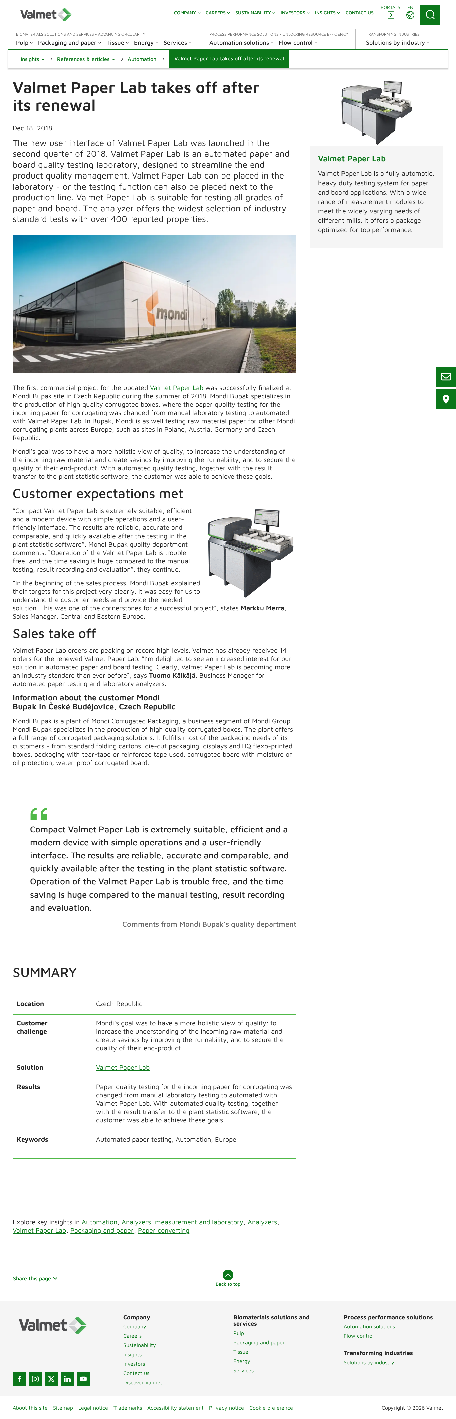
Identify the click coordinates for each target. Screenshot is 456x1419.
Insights (132, 1354)
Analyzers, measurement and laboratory (182, 1222)
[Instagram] (35, 1379)
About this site (30, 1408)
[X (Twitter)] (51, 1379)
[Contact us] (446, 377)
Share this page (32, 1278)
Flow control (359, 1336)
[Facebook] (19, 1379)
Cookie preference (271, 1408)
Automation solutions (369, 1326)
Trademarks (127, 1408)
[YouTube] (83, 1379)
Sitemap (63, 1408)
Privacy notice (226, 1408)
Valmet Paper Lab (176, 387)
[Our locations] (446, 399)
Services (243, 1370)
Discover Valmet (142, 1382)
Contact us (136, 1373)
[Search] (430, 15)
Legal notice (93, 1408)
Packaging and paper (102, 1230)
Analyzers (262, 1222)
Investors (134, 1364)
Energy (241, 1361)
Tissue (240, 1352)
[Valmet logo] (46, 14)
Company (134, 1326)
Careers (132, 1336)
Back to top (228, 1284)
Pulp (238, 1333)
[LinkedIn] (67, 1379)
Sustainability (139, 1345)
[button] (32, 59)
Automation (99, 1222)
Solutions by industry (369, 1362)
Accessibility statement (175, 1408)
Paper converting (163, 1230)
